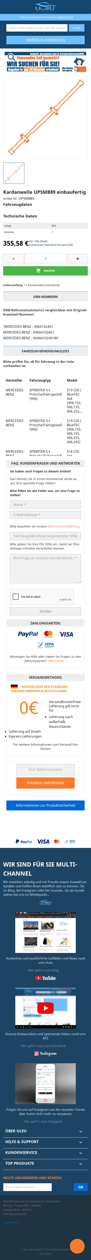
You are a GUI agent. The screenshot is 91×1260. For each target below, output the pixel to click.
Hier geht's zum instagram (43, 1121)
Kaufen (45, 270)
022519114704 (65, 17)
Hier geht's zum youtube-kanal (43, 1046)
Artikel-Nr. (10, 199)
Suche (76, 28)
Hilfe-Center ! (57, 661)
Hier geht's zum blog (43, 970)
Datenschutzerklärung (63, 526)
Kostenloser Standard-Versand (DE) (51, 245)
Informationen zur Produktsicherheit (45, 805)
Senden (46, 611)
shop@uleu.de (11, 1222)
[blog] (45, 932)
